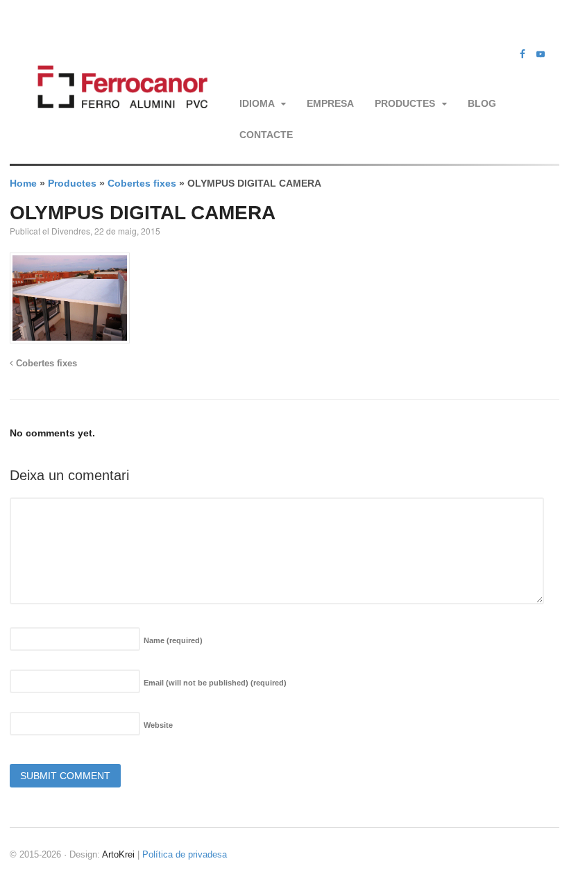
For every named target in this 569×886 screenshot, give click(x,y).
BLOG (482, 103)
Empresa (330, 103)
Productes (405, 103)
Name (173, 640)
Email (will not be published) (215, 683)
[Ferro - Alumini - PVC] (119, 122)
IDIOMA (257, 103)
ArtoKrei (118, 854)
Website (158, 725)
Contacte (266, 134)
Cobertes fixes (142, 183)
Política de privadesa (184, 854)
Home (23, 183)
